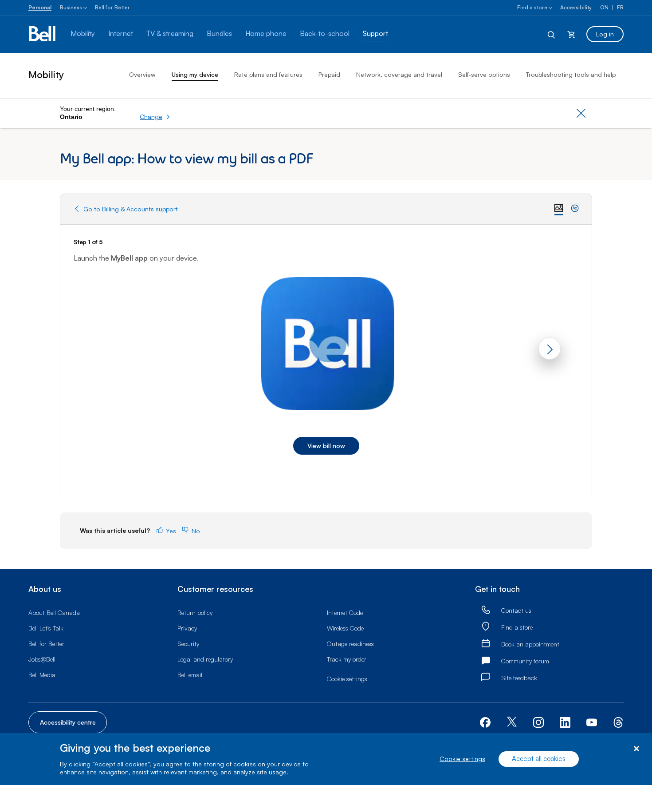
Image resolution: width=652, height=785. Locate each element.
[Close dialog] (636, 748)
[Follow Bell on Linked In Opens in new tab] (565, 721)
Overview (142, 74)
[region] (326, 759)
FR (620, 7)
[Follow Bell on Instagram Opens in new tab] (538, 722)
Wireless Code (345, 628)
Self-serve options (484, 74)
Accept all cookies (539, 759)
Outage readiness (350, 643)
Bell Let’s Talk (45, 628)
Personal (39, 7)
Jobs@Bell (41, 659)
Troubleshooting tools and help (571, 74)
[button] (155, 116)
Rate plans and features (268, 74)
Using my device (195, 74)
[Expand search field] (552, 34)
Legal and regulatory (205, 659)
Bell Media (41, 674)
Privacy (187, 628)
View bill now (326, 445)
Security (188, 643)
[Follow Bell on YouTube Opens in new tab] (591, 721)
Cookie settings (462, 759)
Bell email (189, 674)
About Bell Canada (54, 612)
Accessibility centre (68, 722)
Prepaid (329, 74)
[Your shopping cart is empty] (571, 34)
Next (549, 348)
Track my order (346, 659)
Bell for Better (112, 7)
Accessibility (576, 7)
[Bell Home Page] (42, 34)
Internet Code (345, 612)
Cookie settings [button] (347, 678)
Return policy (194, 612)
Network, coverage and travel (399, 74)
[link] (485, 610)
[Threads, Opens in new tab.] (618, 721)
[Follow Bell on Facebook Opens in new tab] (485, 721)
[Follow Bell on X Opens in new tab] (512, 723)
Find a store (532, 7)
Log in (605, 34)
